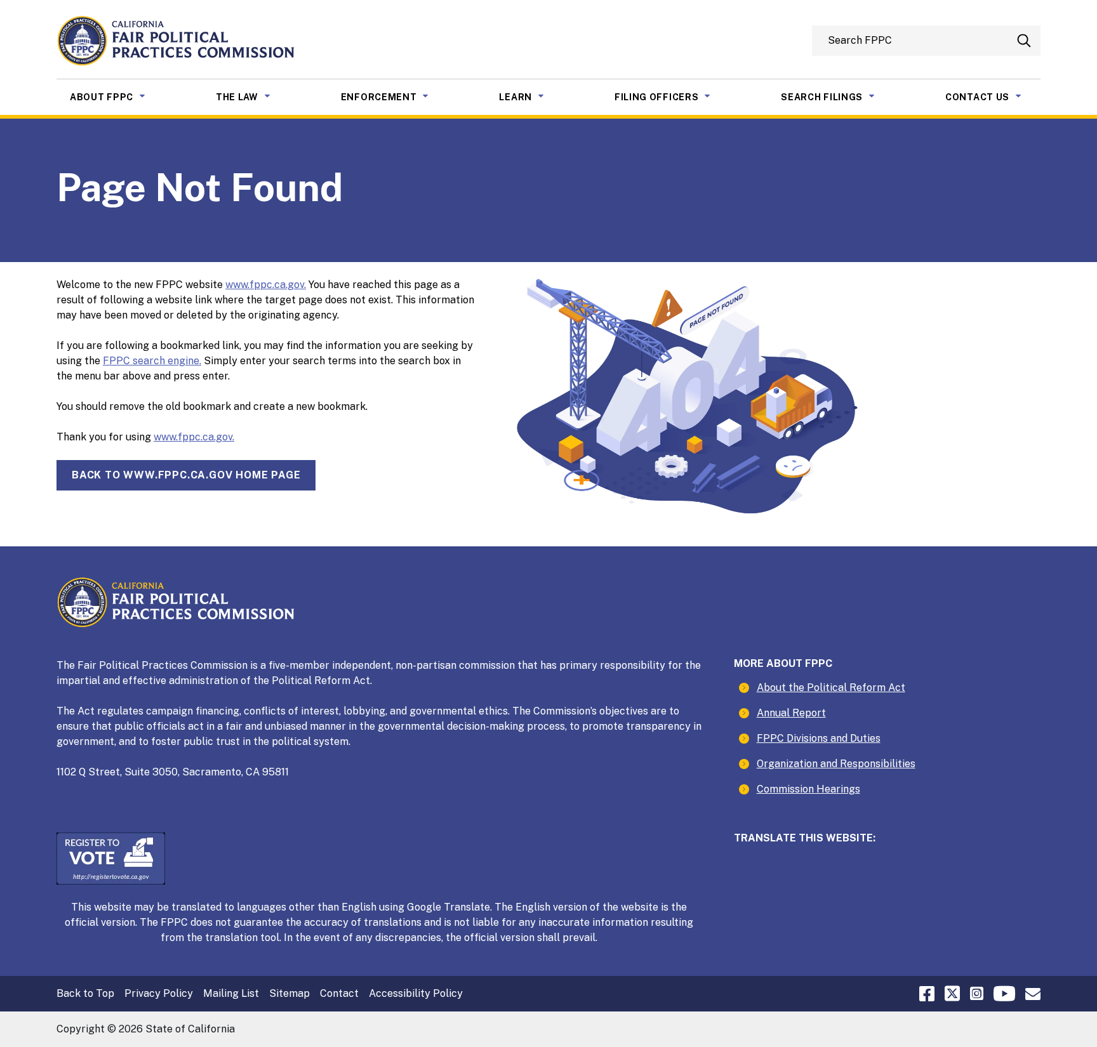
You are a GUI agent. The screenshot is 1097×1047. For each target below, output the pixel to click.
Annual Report (791, 713)
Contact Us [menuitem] (992, 96)
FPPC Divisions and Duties (819, 738)
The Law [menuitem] (252, 96)
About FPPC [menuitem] (117, 96)
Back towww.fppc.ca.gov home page (186, 475)
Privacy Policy (158, 993)
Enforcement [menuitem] (394, 96)
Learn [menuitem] (531, 96)
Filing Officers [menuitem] (672, 96)
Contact (339, 993)
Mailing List (231, 993)
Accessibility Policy (416, 993)
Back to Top (85, 993)
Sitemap (289, 993)
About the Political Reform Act (831, 688)
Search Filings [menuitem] (837, 96)
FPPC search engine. (152, 361)
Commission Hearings (808, 789)
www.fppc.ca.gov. (265, 285)
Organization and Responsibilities (836, 764)
